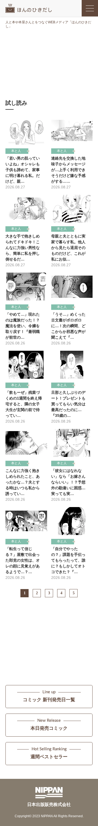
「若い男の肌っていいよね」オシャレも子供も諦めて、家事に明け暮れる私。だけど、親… (22, 169)
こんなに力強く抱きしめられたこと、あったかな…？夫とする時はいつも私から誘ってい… (22, 482)
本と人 (16, 151)
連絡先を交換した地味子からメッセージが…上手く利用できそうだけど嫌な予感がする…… (68, 169)
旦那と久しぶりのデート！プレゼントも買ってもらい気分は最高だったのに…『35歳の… (68, 404)
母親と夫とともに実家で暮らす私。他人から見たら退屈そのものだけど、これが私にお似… (68, 247)
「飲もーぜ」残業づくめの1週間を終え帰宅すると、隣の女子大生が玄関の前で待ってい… (23, 404)
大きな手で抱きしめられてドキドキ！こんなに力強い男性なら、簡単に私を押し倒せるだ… (22, 247)
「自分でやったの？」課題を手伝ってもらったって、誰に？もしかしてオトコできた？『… (68, 560)
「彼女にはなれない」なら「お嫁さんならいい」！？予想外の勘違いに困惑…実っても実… (68, 482)
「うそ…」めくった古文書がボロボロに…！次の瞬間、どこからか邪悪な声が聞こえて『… (68, 326)
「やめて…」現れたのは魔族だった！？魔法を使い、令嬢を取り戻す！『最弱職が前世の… (22, 326)
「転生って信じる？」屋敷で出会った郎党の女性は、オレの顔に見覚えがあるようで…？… (22, 560)
